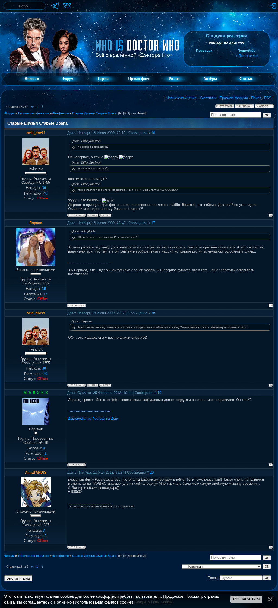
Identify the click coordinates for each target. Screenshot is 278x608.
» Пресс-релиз (247, 56)
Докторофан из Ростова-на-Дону (93, 419)
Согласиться (246, 599)
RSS (267, 98)
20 (152, 472)
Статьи (245, 79)
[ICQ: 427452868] (105, 215)
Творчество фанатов (33, 113)
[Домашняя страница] (92, 215)
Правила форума (234, 98)
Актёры (210, 79)
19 (159, 393)
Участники (208, 98)
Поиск (256, 98)
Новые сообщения (181, 98)
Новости (31, 79)
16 (153, 133)
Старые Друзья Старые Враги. (94, 113)
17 (153, 223)
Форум (68, 79)
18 (153, 313)
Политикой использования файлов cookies (94, 602)
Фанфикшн (60, 113)
